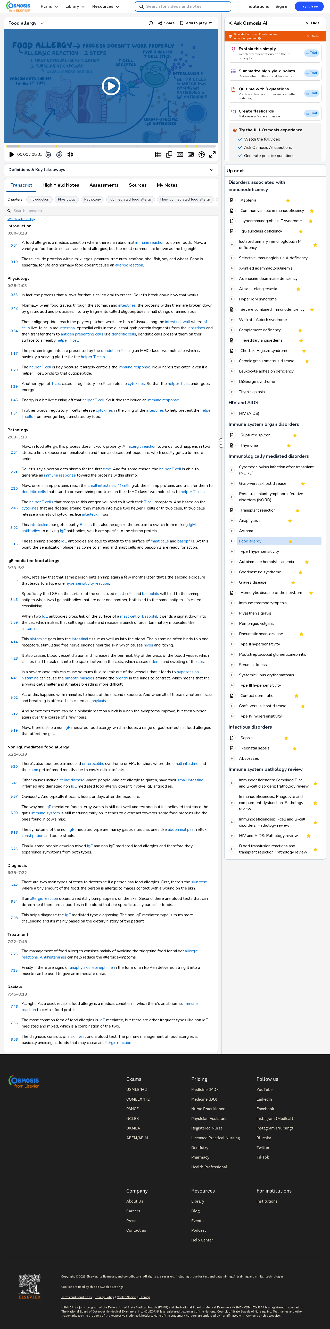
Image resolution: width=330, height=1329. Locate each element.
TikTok (263, 1157)
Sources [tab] (138, 185)
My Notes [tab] (167, 185)
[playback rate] (201, 154)
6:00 (14, 812)
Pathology (92, 199)
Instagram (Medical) (275, 1118)
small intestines (102, 485)
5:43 (14, 783)
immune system (45, 813)
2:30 (14, 488)
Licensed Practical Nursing (215, 1137)
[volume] (69, 154)
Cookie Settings (112, 1287)
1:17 (14, 353)
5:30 (14, 766)
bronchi (122, 678)
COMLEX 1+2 (138, 1099)
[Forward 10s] (59, 154)
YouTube (265, 1089)
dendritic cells (124, 334)
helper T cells (93, 357)
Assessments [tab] (104, 185)
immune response (134, 367)
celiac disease (72, 780)
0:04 (14, 245)
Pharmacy (200, 1157)
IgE (63, 531)
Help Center (202, 1239)
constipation (32, 836)
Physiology (67, 199)
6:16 (14, 832)
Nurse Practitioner (208, 1108)
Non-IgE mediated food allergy (185, 199)
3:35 (14, 580)
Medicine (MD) (204, 1089)
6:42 (14, 885)
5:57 (14, 796)
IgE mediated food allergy (131, 199)
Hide (315, 23)
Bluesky (264, 1137)
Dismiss (315, 36)
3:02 (14, 527)
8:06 (14, 1039)
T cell (56, 383)
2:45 (14, 508)
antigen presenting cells (82, 334)
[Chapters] (158, 154)
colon (33, 770)
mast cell (128, 616)
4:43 (14, 678)
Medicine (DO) (204, 1099)
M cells (124, 485)
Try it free (309, 6)
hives (148, 645)
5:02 (14, 697)
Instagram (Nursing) (275, 1127)
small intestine (185, 763)
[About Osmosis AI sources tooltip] (259, 38)
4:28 (14, 658)
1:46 (14, 400)
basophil (149, 616)
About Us (134, 1201)
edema (155, 661)
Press (131, 1220)
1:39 (14, 386)
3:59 (14, 622)
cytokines (136, 383)
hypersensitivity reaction (87, 583)
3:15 (14, 544)
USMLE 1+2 (136, 1089)
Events (197, 1220)
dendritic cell (112, 350)
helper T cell (68, 340)
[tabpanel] (111, 622)
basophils (185, 541)
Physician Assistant (209, 1118)
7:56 (14, 1023)
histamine (30, 629)
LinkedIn (264, 1099)
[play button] (11, 154)
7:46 (14, 1006)
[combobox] (183, 6)
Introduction (39, 199)
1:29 (14, 370)
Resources (102, 6)
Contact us (136, 1230)
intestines (127, 305)
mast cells (160, 541)
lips (201, 661)
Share (169, 23)
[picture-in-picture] (169, 154)
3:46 (14, 599)
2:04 (14, 452)
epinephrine (102, 967)
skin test (199, 882)
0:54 (14, 331)
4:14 (14, 642)
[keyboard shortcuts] (190, 154)
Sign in (281, 6)
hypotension (188, 672)
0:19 (14, 262)
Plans (46, 6)
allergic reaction (129, 265)
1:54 (14, 413)
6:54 (14, 901)
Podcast (198, 1230)
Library (72, 6)
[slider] (91, 154)
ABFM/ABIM (137, 1137)
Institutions (257, 6)
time (107, 469)
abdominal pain (181, 829)
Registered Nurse (206, 1127)
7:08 (14, 918)
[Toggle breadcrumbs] (42, 23)
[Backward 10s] (48, 154)
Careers (133, 1210)
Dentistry (199, 1147)
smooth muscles (79, 678)
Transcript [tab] (21, 185)
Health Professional (209, 1166)
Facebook (265, 1108)
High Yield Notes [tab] (61, 185)
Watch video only (20, 219)
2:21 (14, 472)
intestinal (68, 328)
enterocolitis (93, 763)
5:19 (14, 730)
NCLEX (132, 1118)
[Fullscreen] (212, 154)
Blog (195, 1210)
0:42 (14, 308)
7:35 (14, 970)
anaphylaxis (95, 701)
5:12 (14, 714)
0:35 (14, 294)
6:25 (14, 849)
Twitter (263, 1147)
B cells (86, 525)
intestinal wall (177, 322)
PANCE (132, 1108)
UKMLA (133, 1127)
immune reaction (149, 242)
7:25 (14, 954)
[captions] (180, 154)
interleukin (91, 514)
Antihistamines (53, 957)
